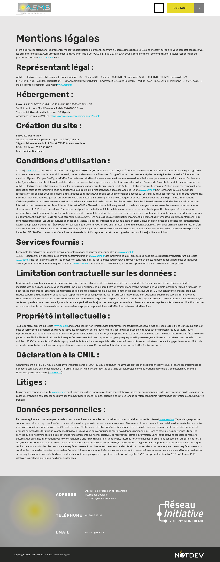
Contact (180, 7)
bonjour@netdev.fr (34, 150)
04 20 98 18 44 (93, 515)
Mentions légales (62, 554)
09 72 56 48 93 (44, 147)
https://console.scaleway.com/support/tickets (75, 115)
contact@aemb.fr (34, 84)
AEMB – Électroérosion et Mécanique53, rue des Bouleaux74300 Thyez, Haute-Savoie (106, 494)
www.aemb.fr (46, 57)
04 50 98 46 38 (191, 80)
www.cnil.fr (55, 372)
